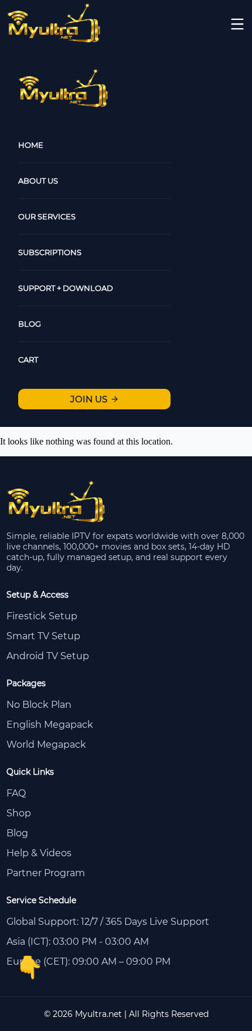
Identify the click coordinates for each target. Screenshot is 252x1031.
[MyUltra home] (54, 40)
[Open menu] (237, 24)
